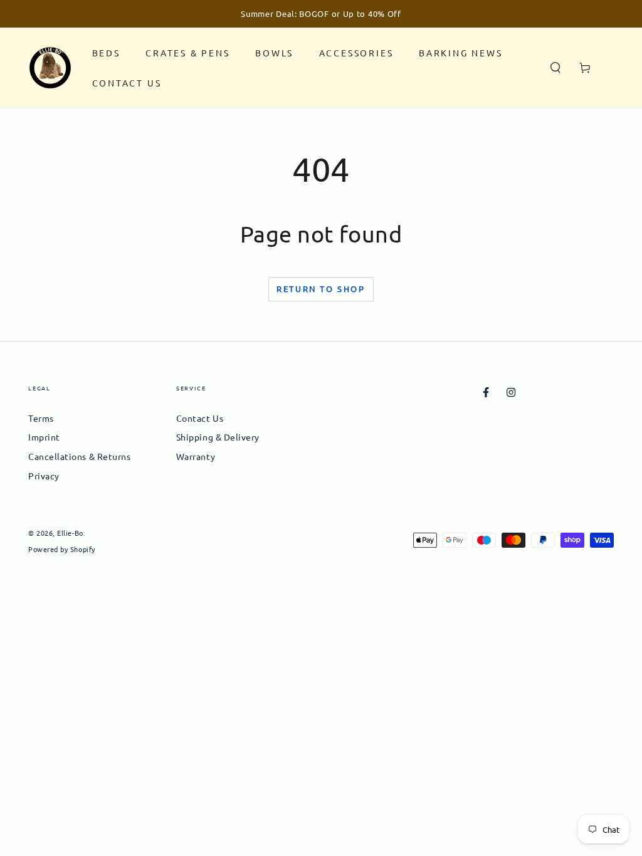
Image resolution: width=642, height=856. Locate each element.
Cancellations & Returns (79, 456)
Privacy (44, 475)
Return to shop (320, 288)
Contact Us (199, 418)
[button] (556, 67)
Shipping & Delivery (218, 436)
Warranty (195, 456)
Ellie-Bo (70, 533)
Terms (41, 418)
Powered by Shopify (61, 549)
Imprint (44, 436)
